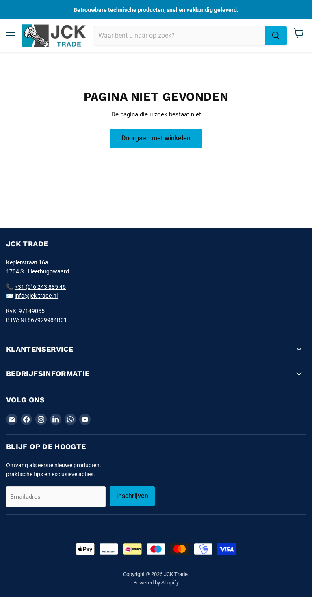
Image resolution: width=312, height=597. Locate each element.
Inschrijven (132, 496)
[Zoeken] (276, 35)
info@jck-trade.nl (36, 295)
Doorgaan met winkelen (156, 138)
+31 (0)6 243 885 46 (40, 286)
